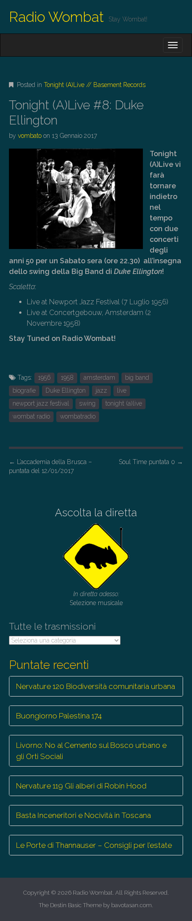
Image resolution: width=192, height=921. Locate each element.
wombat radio (31, 416)
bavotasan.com (131, 905)
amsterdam (99, 377)
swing (87, 403)
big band (137, 377)
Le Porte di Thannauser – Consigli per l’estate (94, 845)
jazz (101, 390)
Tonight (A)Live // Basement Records (95, 84)
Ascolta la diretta (96, 512)
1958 (67, 377)
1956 (44, 377)
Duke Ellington (66, 390)
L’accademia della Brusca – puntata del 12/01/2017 (50, 466)
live (121, 390)
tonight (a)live (123, 403)
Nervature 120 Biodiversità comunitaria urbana (95, 686)
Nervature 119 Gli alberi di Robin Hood (81, 785)
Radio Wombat (56, 16)
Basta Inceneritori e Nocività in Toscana (83, 815)
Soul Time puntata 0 (151, 461)
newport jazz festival (41, 403)
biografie (24, 390)
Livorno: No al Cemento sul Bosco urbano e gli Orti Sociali (91, 750)
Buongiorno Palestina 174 (59, 715)
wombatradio (78, 416)
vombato (30, 135)
